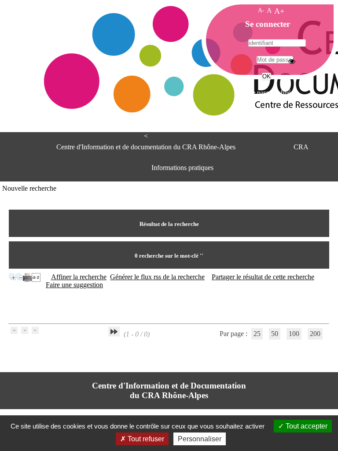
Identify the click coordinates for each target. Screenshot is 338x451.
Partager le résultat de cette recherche (263, 277)
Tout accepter (305, 426)
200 (315, 333)
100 (294, 333)
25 (257, 333)
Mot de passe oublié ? (265, 92)
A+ (279, 11)
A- (261, 10)
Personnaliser (199, 439)
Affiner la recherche (79, 277)
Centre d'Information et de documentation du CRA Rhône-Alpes (145, 147)
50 (274, 333)
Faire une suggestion (74, 284)
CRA (301, 147)
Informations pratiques (182, 167)
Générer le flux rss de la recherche (157, 277)
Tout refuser (145, 439)
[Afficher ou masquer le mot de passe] (291, 61)
